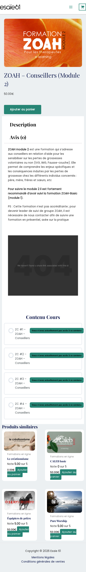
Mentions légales (43, 557)
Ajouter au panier (22, 109)
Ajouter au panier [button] (17, 472)
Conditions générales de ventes (43, 562)
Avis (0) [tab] (18, 137)
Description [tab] (23, 124)
